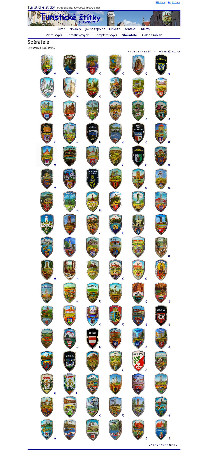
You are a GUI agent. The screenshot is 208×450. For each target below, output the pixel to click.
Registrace (174, 2)
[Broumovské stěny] (138, 338)
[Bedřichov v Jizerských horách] (69, 133)
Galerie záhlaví (152, 35)
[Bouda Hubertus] (92, 269)
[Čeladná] (69, 406)
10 (149, 51)
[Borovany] (115, 247)
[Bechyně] (115, 110)
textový (176, 51)
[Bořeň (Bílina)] (92, 247)
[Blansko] (138, 224)
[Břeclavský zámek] (69, 315)
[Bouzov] (115, 269)
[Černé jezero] (69, 429)
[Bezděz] (115, 201)
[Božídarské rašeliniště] (69, 292)
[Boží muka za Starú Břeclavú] (46, 292)
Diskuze (114, 29)
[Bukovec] (92, 383)
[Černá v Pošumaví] (161, 406)
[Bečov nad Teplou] (138, 110)
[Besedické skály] (46, 201)
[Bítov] (92, 224)
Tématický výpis (78, 35)
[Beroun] (138, 178)
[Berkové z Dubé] (92, 178)
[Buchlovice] (115, 361)
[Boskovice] (138, 247)
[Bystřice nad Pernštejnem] (115, 383)
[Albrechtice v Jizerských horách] (138, 87)
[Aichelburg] (115, 87)
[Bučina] (161, 361)
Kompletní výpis (106, 35)
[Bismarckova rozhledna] (69, 224)
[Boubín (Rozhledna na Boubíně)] (161, 247)
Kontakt (129, 29)
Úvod (61, 29)
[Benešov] (161, 155)
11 (152, 51)
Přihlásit (160, 2)
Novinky (75, 29)
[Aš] (46, 110)
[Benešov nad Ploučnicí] (69, 178)
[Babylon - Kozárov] (92, 110)
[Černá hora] (92, 406)
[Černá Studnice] (138, 406)
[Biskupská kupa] (46, 224)
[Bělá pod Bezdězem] (161, 133)
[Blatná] (46, 247)
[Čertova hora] (92, 429)
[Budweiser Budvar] (46, 383)
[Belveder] (69, 155)
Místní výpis (54, 35)
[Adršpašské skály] (46, 87)
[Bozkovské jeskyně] (138, 292)
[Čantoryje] (161, 383)
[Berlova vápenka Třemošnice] (115, 178)
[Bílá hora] (138, 201)
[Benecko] (115, 155)
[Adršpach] (46, 64)
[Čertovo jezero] (115, 429)
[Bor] (69, 247)
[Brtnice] (46, 361)
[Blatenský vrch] (161, 224)
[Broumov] (115, 338)
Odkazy (145, 29)
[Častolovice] (46, 406)
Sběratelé (129, 35)
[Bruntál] (69, 361)
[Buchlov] (92, 361)
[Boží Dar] (161, 269)
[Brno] (69, 338)
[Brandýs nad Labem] (46, 315)
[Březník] (46, 338)
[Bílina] (161, 201)
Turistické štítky (41, 7)
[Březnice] (92, 315)
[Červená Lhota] (138, 429)
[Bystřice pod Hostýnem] (138, 383)
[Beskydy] (69, 201)
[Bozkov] (115, 292)
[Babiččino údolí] (69, 110)
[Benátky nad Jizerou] (92, 155)
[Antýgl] (161, 87)
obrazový (164, 51)
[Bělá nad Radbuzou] (115, 133)
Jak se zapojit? (95, 29)
